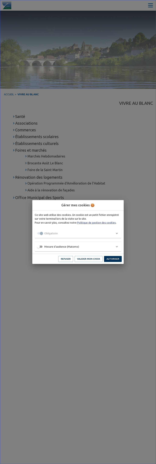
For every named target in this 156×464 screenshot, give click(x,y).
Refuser (66, 259)
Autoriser (112, 259)
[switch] (38, 247)
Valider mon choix (88, 259)
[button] (78, 233)
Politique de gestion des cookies (96, 222)
